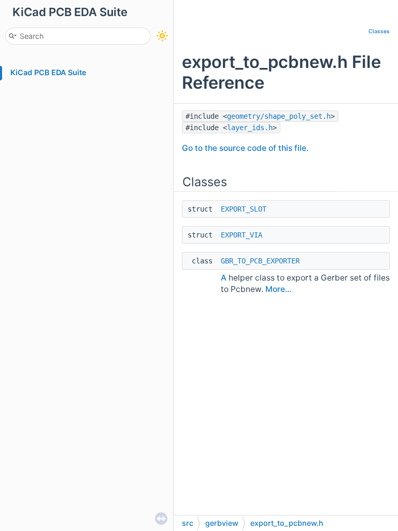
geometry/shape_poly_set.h (279, 116)
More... (278, 289)
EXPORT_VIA (241, 235)
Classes (379, 31)
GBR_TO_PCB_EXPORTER (260, 261)
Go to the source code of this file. (245, 148)
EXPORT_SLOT (243, 209)
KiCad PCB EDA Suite (48, 72)
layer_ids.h (250, 127)
